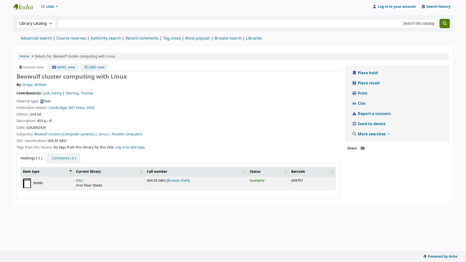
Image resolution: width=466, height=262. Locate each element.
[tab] (64, 158)
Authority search (106, 38)
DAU (79, 180)
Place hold (367, 73)
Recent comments (142, 38)
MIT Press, (78, 107)
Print (362, 93)
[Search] (445, 23)
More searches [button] (372, 134)
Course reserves (71, 38)
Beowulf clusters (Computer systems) (64, 134)
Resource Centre (26, 7)
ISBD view (96, 67)
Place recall (368, 83)
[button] (49, 6)
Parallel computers (127, 134)
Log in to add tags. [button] (130, 147)
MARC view (65, 67)
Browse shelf (178, 180)
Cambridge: (59, 107)
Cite (361, 103)
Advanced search (36, 38)
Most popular (197, 38)
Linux (103, 134)
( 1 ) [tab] (31, 158)
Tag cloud (172, 38)
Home (24, 56)
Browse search (228, 38)
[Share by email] (362, 148)
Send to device (371, 124)
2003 (90, 107)
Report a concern (374, 114)
